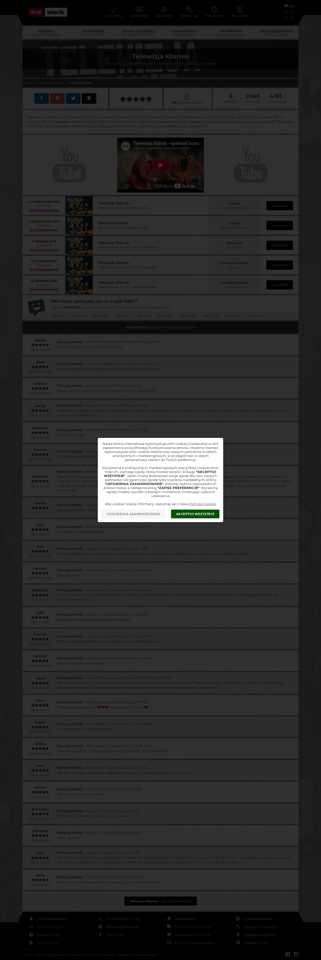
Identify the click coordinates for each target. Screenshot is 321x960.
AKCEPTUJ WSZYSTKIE (195, 514)
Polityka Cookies (202, 504)
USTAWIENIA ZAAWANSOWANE (133, 514)
